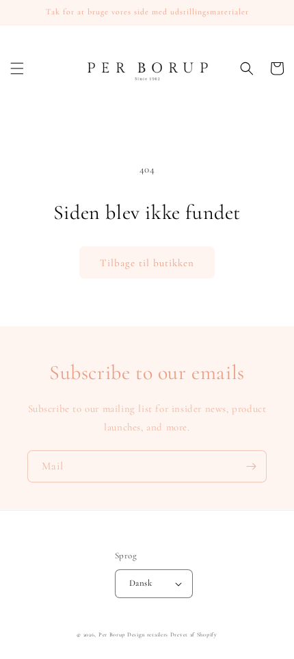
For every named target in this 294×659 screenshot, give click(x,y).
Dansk (140, 583)
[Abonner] (251, 466)
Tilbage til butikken (147, 263)
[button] (17, 68)
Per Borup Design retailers (133, 634)
